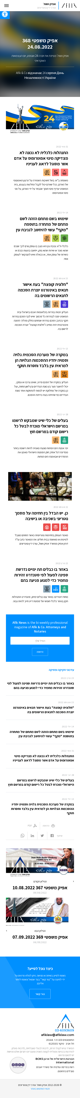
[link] (56, 5)
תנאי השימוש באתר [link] (40, 1088)
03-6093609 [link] (64, 1030)
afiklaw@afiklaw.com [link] (57, 1035)
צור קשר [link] (40, 994)
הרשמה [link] (40, 651)
